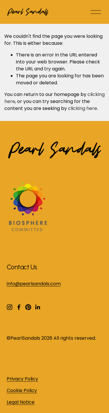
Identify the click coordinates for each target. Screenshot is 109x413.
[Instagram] (9, 307)
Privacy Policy (22, 378)
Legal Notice (21, 402)
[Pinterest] (28, 307)
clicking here (82, 108)
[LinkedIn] (37, 307)
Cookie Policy (22, 390)
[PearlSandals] (27, 229)
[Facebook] (19, 307)
